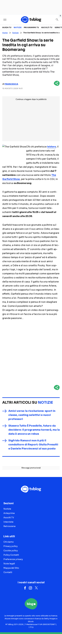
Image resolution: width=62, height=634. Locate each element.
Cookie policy (10, 550)
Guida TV (6, 27)
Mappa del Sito (11, 568)
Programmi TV (31, 27)
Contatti (7, 572)
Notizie (17, 27)
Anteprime (9, 513)
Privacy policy (10, 546)
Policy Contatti (11, 555)
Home (5, 33)
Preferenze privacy (13, 559)
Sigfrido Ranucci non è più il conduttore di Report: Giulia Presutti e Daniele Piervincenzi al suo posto (33, 444)
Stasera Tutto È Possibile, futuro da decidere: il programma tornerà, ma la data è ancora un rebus (34, 429)
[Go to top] (56, 624)
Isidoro (51, 146)
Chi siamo (8, 542)
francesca (11, 84)
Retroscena (9, 526)
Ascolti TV (46, 27)
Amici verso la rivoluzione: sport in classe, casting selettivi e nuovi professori (31, 415)
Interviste (8, 522)
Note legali (9, 563)
